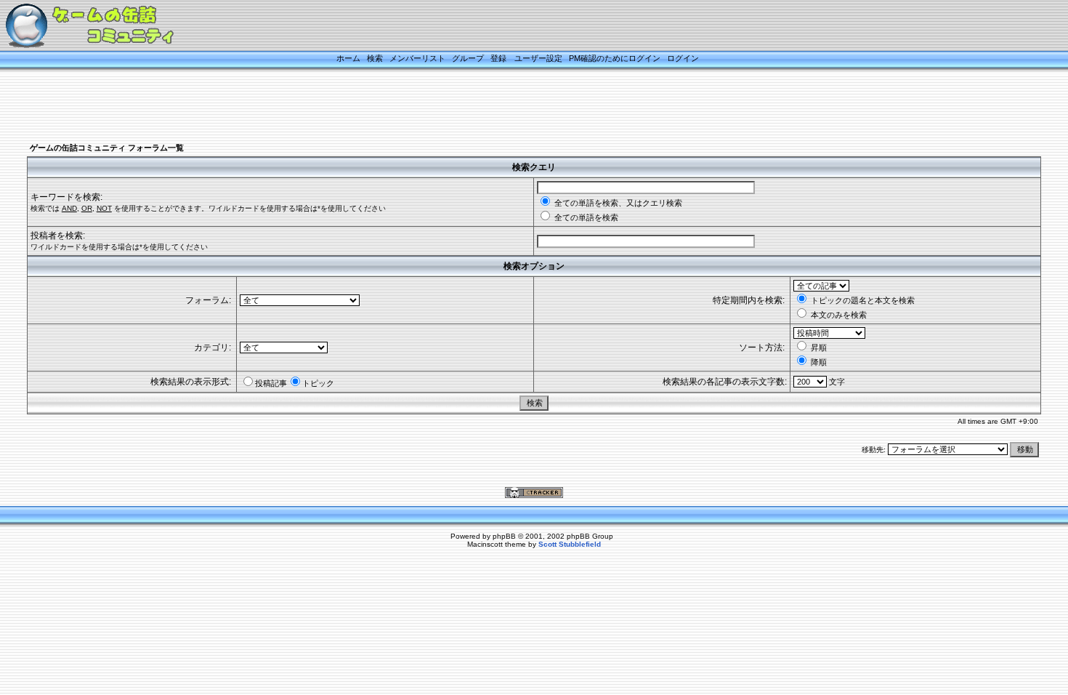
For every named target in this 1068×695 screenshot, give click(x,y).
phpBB (504, 536)
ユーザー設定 (538, 58)
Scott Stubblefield (569, 544)
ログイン (683, 58)
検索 (375, 58)
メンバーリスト (417, 58)
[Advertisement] (515, 107)
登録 (498, 58)
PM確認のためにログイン (614, 58)
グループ (468, 58)
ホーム (348, 58)
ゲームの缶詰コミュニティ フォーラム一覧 (107, 147)
